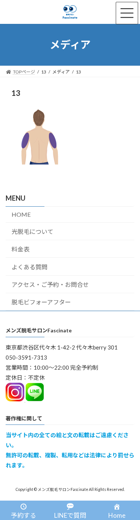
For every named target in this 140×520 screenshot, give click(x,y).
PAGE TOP (129, 496)
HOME (21, 214)
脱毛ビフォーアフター (41, 302)
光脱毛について (32, 231)
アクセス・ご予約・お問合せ (50, 284)
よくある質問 (29, 266)
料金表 (20, 249)
